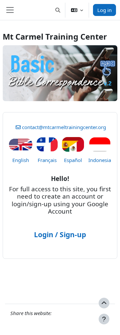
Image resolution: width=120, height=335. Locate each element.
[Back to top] (104, 303)
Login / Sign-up (60, 234)
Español (73, 160)
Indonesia (99, 160)
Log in (104, 10)
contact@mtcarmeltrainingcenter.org (64, 127)
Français (47, 160)
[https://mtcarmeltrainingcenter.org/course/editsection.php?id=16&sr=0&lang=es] (73, 144)
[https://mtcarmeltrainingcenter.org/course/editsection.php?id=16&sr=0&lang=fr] (47, 144)
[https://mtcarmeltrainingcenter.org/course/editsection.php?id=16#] (20, 143)
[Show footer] (104, 319)
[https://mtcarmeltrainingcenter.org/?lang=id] (99, 144)
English (20, 160)
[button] (58, 10)
